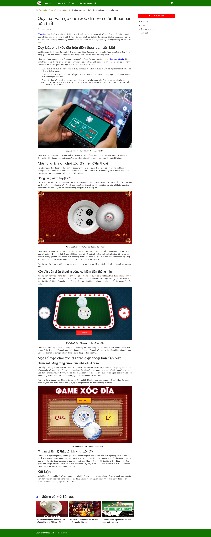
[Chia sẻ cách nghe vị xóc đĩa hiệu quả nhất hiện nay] (118, 502)
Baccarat (144, 22)
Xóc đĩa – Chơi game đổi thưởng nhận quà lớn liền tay (84, 521)
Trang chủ (43, 10)
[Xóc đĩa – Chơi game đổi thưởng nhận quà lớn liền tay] (85, 502)
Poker (143, 25)
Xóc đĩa (67, 10)
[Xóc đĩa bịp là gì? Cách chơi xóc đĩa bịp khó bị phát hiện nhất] (52, 502)
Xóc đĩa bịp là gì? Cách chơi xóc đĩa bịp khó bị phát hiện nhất (51, 521)
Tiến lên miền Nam (148, 29)
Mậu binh (144, 33)
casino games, (46, 29)
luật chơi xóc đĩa (117, 59)
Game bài (48, 3)
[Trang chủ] (39, 3)
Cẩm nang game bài (87, 3)
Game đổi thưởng (65, 3)
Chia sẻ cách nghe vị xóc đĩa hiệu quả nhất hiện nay (117, 521)
